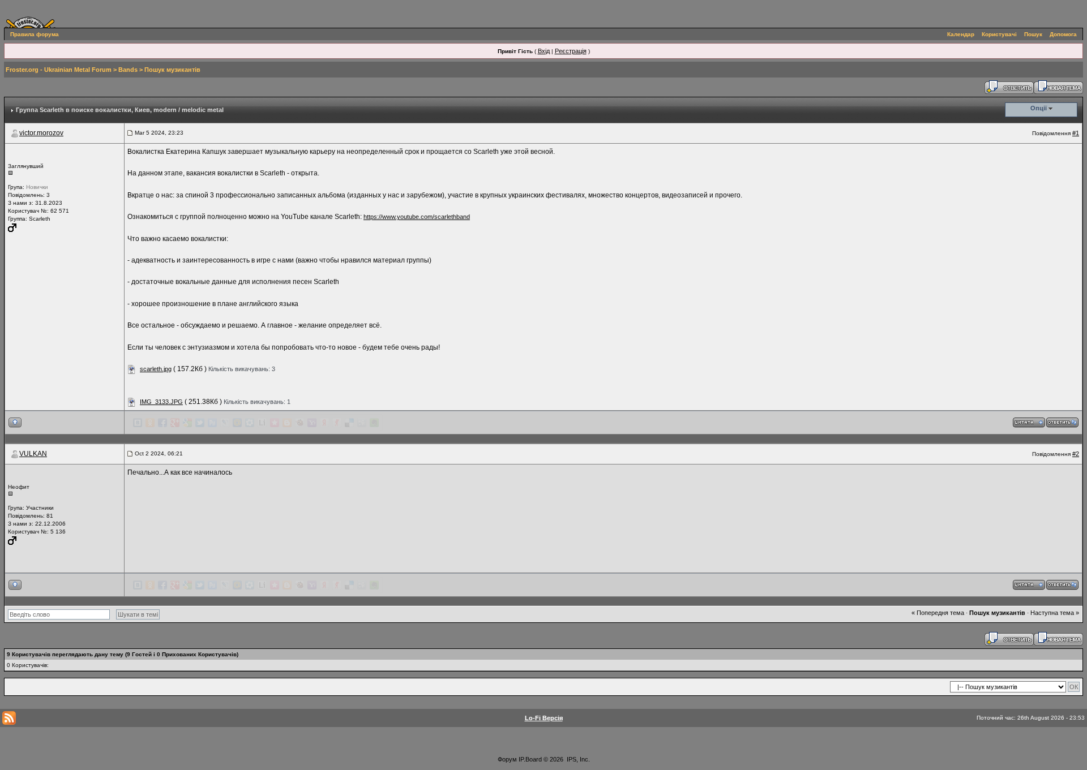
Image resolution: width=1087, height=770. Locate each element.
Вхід (544, 51)
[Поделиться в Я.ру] (336, 422)
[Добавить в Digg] (361, 422)
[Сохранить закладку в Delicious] (349, 422)
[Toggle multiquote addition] (1029, 422)
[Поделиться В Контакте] (137, 422)
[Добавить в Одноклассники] (150, 422)
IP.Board (530, 759)
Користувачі (999, 34)
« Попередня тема (937, 612)
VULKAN (33, 454)
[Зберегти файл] (131, 368)
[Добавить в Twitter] (199, 422)
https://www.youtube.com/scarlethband (416, 216)
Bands (128, 69)
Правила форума (34, 34)
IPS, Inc (577, 759)
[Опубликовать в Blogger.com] (287, 422)
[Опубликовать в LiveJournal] (224, 422)
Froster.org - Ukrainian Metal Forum (59, 69)
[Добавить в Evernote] (374, 422)
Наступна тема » (1054, 612)
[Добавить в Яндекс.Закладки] (324, 422)
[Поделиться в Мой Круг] (249, 422)
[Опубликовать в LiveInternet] (262, 422)
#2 (1075, 453)
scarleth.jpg (156, 368)
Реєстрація (571, 51)
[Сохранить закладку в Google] (187, 422)
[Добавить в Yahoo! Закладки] (311, 422)
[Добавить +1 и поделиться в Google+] (174, 422)
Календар (960, 34)
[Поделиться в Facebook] (162, 422)
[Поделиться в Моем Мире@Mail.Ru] (237, 422)
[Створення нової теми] (1058, 86)
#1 (1075, 133)
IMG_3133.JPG (161, 401)
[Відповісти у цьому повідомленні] (1062, 422)
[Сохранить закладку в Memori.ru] (274, 422)
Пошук (1033, 34)
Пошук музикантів (172, 69)
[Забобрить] (299, 422)
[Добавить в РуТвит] (212, 422)
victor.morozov (41, 133)
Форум (507, 759)
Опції (1038, 108)
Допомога (1063, 34)
